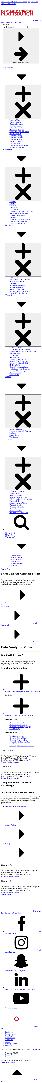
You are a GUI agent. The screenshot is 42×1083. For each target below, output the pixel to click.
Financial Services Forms (18, 293)
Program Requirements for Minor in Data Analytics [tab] (22, 691)
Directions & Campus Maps (18, 513)
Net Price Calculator (16, 287)
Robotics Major (14, 729)
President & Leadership (17, 491)
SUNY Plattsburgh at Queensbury (21, 499)
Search (5, 27)
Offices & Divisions (16, 495)
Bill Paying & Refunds (17, 285)
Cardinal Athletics (15, 429)
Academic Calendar (16, 138)
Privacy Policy (10, 1055)
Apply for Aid (14, 283)
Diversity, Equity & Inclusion (19, 363)
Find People (9, 1036)
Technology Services (16, 147)
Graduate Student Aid (16, 289)
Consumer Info (10, 1038)
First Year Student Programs (18, 371)
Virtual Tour (13, 355)
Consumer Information (17, 507)
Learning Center (15, 143)
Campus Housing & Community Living (23, 351)
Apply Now (13, 217)
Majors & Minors (15, 120)
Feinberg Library (15, 141)
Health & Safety (14, 365)
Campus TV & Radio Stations (19, 361)
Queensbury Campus (16, 130)
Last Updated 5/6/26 (8, 1062)
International (13, 207)
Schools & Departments (17, 128)
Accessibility (9, 1040)
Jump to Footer (33, 2)
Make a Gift (9, 535)
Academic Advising (16, 139)
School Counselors (15, 559)
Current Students (15, 556)
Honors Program (15, 134)
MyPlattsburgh (10, 533)
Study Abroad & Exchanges (19, 145)
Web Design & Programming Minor (21, 746)
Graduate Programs (16, 124)
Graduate (12, 206)
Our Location (14, 357)
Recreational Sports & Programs (20, 431)
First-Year (12, 202)
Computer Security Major (18, 725)
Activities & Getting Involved (19, 349)
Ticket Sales (13, 437)
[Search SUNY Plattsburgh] (21, 529)
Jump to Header (6, 2)
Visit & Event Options (17, 223)
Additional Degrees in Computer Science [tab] (19, 715)
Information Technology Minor (20, 742)
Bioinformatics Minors (17, 736)
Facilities (12, 433)
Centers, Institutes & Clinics (18, 497)
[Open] (23, 102)
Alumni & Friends (15, 563)
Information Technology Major (19, 727)
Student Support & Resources (19, 369)
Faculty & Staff (14, 561)
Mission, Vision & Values (18, 503)
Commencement (15, 373)
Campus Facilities (15, 511)
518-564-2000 (35, 1049)
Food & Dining (14, 353)
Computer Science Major (17, 723)
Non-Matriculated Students (18, 213)
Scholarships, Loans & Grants (19, 279)
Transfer (12, 204)
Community (13, 565)
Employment (9, 1032)
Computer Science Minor (18, 738)
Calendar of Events (16, 347)
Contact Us (9, 1057)
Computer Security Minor (18, 740)
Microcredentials (15, 126)
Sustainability (14, 375)
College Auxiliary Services (18, 509)
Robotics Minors (15, 744)
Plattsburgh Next (15, 501)
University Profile (15, 505)
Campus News (14, 493)
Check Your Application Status (19, 219)
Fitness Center (14, 435)
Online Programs (15, 122)
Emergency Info (10, 1034)
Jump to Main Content (19, 2)
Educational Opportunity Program (21, 211)
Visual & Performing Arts (18, 359)
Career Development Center (19, 132)
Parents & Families (15, 558)
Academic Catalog (15, 136)
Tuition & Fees (14, 277)
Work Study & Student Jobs (18, 281)
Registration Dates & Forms (18, 215)
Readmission (13, 209)
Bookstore (8, 1046)
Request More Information (18, 221)
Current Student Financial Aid (19, 291)
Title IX (7, 1042)
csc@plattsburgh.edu (11, 762)
